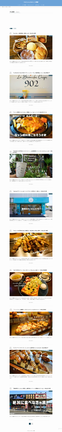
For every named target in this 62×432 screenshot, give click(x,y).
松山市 (11, 28)
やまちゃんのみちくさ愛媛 (31, 2)
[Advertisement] (31, 20)
